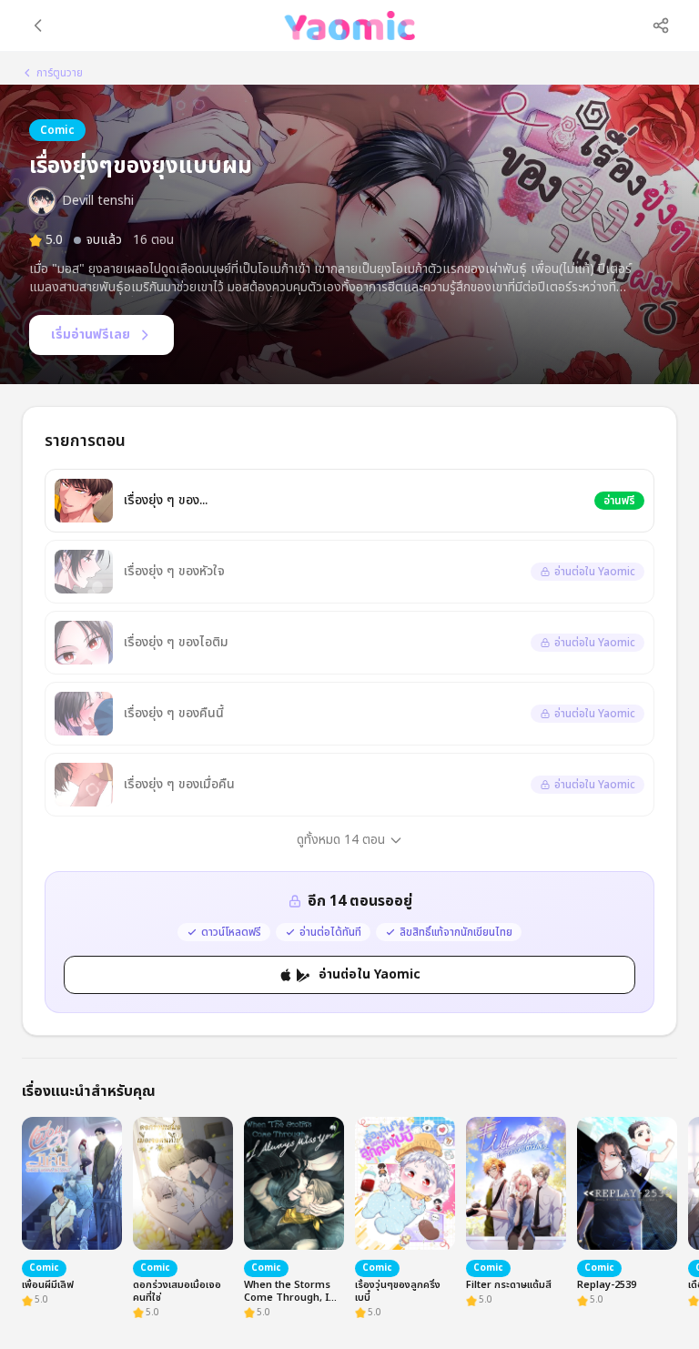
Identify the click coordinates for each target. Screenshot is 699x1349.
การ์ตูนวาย (59, 73)
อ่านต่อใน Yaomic (369, 974)
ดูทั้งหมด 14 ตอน (341, 839)
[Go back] (38, 25)
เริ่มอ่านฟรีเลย (90, 334)
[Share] (660, 25)
